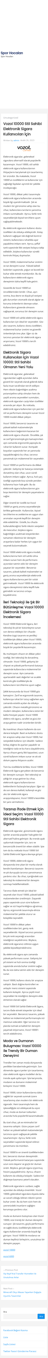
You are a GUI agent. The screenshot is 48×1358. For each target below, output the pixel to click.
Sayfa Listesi (9, 1344)
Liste (5, 1337)
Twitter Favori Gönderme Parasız (19, 1351)
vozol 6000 (8, 1256)
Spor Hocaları (12, 53)
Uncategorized (10, 117)
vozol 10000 (9, 1249)
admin (16, 140)
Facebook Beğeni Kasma (15, 1330)
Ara (5, 1311)
